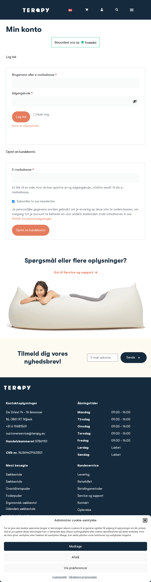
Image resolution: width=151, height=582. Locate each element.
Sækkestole (14, 474)
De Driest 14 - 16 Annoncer (24, 412)
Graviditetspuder (18, 488)
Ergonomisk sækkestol (21, 503)
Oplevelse (84, 510)
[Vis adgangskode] (135, 101)
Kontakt (83, 503)
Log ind (21, 117)
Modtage (75, 546)
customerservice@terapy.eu (25, 433)
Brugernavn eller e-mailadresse (41, 74)
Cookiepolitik (59, 577)
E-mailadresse (29, 169)
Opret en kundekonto (30, 230)
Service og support (90, 496)
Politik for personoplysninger (31, 219)
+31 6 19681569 (16, 426)
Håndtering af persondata (83, 577)
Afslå (75, 557)
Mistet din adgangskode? (25, 126)
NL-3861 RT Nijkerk (19, 419)
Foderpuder (14, 496)
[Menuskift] (132, 10)
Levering (83, 474)
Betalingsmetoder (89, 488)
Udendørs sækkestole (20, 509)
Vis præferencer (75, 568)
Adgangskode (29, 92)
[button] (145, 520)
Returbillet (84, 481)
